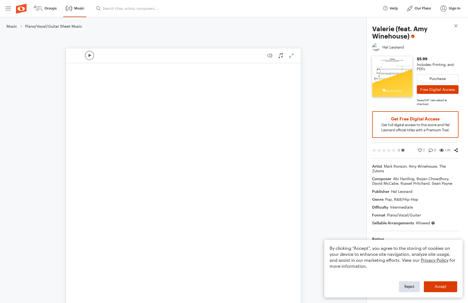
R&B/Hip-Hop (406, 199)
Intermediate (401, 207)
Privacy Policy (434, 260)
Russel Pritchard (415, 183)
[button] (403, 150)
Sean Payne (442, 183)
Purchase (438, 78)
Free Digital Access (437, 89)
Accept (440, 286)
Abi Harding (403, 178)
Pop (388, 199)
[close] (456, 26)
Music (11, 26)
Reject (409, 286)
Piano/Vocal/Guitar (404, 215)
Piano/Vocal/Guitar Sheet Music (53, 26)
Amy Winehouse (423, 166)
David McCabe (385, 183)
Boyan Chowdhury (432, 178)
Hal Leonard (401, 191)
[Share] (456, 150)
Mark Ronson (395, 166)
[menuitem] (8, 8)
